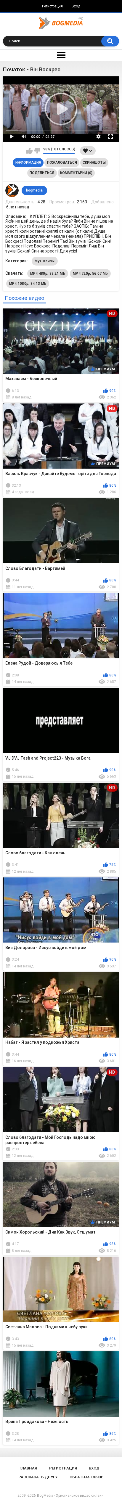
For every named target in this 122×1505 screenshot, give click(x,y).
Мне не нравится (37, 151)
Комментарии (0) (76, 173)
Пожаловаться (62, 162)
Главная (28, 1468)
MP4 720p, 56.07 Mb (90, 273)
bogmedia (34, 190)
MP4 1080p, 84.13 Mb (27, 284)
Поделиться (42, 173)
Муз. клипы (45, 261)
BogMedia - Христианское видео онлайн (70, 1495)
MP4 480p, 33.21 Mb (47, 273)
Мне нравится (29, 151)
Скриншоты (94, 162)
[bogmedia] (12, 190)
